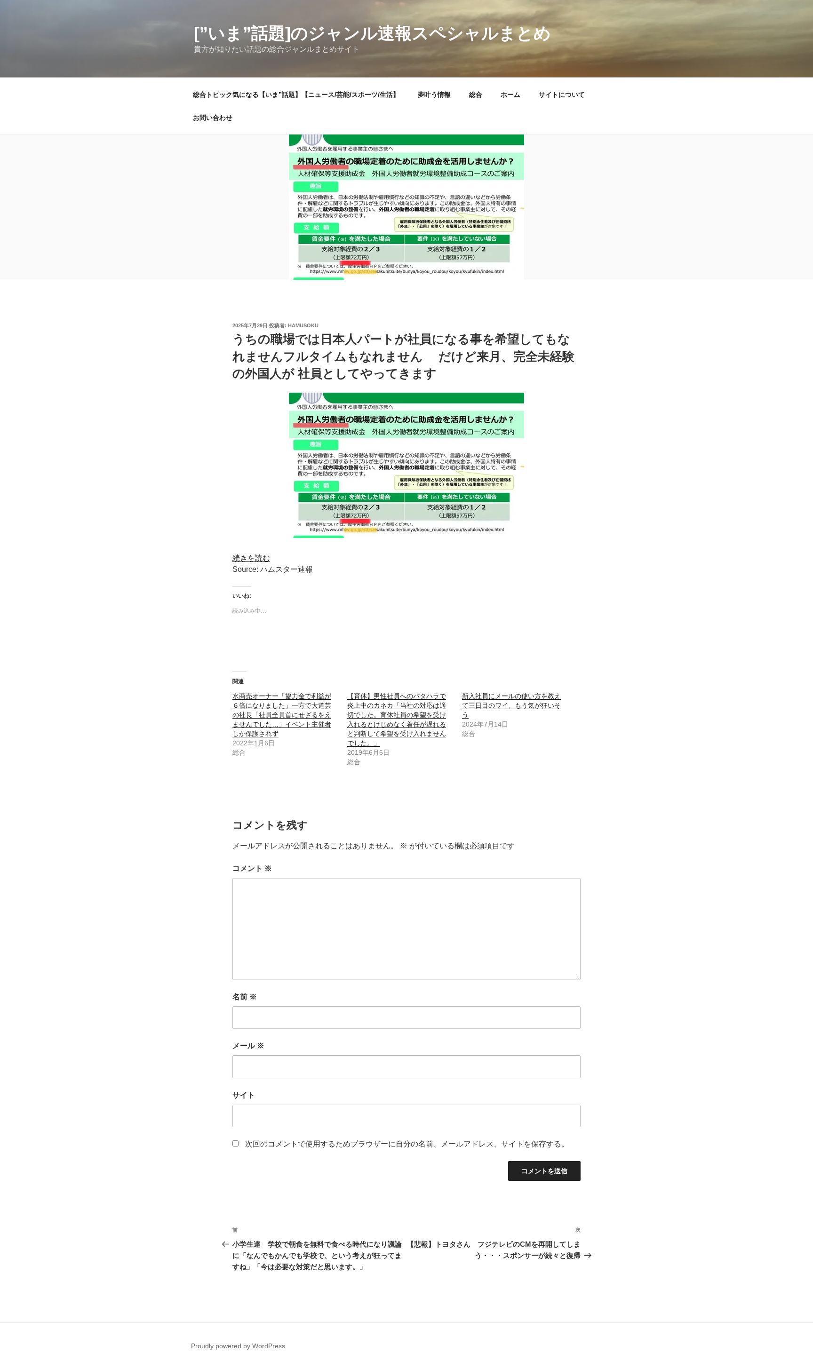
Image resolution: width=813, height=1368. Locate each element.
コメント (252, 868)
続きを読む (251, 558)
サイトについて (562, 94)
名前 (244, 997)
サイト (243, 1095)
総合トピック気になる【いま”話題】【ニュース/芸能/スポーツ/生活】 (296, 94)
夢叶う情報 (434, 94)
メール (248, 1046)
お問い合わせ (212, 117)
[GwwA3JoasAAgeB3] (406, 535)
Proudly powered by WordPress (238, 1346)
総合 (475, 94)
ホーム (510, 94)
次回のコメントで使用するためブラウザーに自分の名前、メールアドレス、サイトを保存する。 (407, 1144)
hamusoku (303, 325)
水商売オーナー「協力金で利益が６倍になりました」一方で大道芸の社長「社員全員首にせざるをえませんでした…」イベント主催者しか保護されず (281, 714)
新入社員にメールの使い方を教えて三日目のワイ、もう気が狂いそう (511, 705)
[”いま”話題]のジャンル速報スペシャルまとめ (372, 33)
